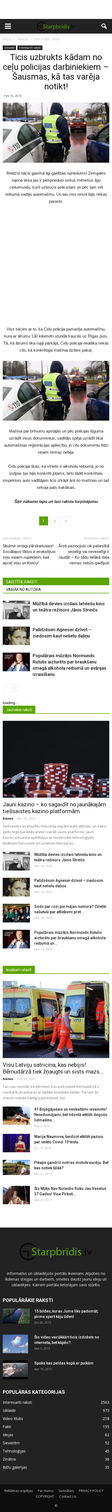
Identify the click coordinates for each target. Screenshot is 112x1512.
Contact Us (67, 1496)
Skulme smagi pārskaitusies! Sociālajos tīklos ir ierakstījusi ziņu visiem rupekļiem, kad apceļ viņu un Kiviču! (29, 554)
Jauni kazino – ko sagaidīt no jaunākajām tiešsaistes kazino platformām (54, 807)
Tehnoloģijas (14, 1451)
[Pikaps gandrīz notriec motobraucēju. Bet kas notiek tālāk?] (16, 1167)
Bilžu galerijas (15, 1467)
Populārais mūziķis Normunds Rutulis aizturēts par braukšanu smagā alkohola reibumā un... (70, 937)
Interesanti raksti (30, 48)
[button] (104, 26)
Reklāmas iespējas (18, 1490)
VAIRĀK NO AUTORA (23, 589)
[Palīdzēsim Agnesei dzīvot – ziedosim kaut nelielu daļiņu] (16, 636)
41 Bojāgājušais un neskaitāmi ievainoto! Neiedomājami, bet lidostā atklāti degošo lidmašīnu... (70, 1114)
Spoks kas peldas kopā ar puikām (64, 1363)
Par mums (45, 1490)
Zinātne (9, 1459)
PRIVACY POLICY (91, 1490)
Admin (8, 818)
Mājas (7, 39)
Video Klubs (13, 1418)
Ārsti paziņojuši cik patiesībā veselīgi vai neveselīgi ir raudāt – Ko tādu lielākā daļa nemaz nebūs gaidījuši (83, 554)
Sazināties (66, 1490)
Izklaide (9, 48)
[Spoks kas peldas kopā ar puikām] (15, 1369)
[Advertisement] (56, 9)
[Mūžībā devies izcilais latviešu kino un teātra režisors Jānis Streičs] (16, 610)
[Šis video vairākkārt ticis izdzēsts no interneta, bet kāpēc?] (15, 1343)
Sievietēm (11, 1442)
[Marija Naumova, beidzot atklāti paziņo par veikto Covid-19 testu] (16, 1143)
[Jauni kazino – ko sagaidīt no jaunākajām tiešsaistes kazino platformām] (56, 759)
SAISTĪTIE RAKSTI (21, 582)
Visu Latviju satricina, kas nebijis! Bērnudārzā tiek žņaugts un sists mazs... (53, 1068)
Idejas (8, 1434)
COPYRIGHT (45, 1496)
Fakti (7, 1426)
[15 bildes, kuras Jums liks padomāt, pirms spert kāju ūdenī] (16, 1316)
